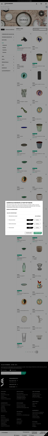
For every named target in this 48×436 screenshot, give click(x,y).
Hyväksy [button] (37, 223)
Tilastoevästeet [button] (11, 227)
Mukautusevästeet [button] (11, 220)
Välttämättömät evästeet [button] (12, 216)
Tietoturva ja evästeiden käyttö (11, 209)
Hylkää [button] (30, 223)
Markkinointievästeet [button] (12, 223)
